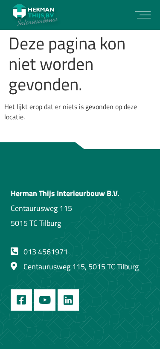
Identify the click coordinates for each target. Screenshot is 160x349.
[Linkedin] (68, 300)
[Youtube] (44, 300)
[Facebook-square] (21, 300)
